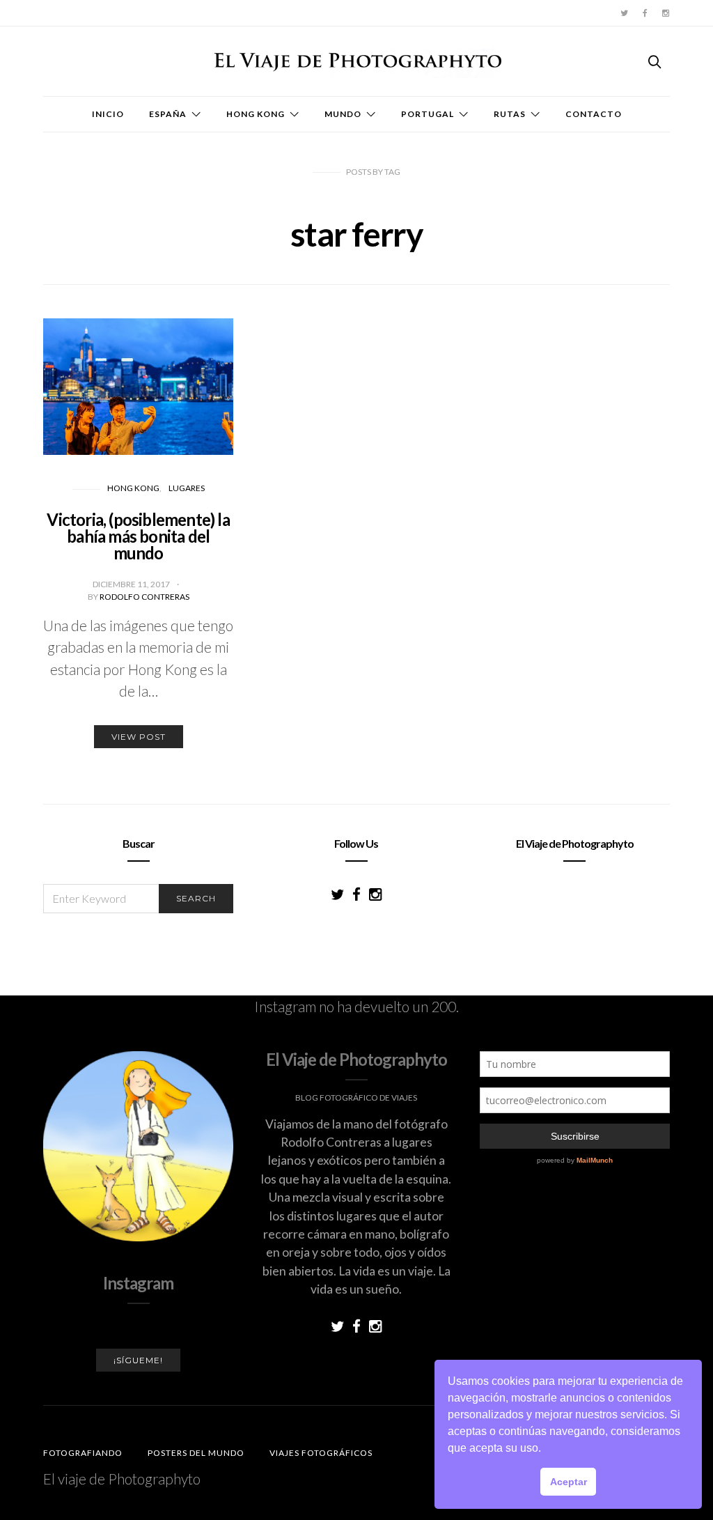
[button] (546, 1450)
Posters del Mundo (196, 1453)
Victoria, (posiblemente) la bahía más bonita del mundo (138, 536)
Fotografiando (83, 1453)
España (168, 114)
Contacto (593, 114)
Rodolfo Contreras (144, 596)
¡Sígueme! (138, 1360)
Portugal (427, 114)
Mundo (342, 114)
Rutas (510, 114)
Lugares (187, 488)
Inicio (108, 114)
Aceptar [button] (568, 1481)
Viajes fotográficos (321, 1453)
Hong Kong (255, 114)
